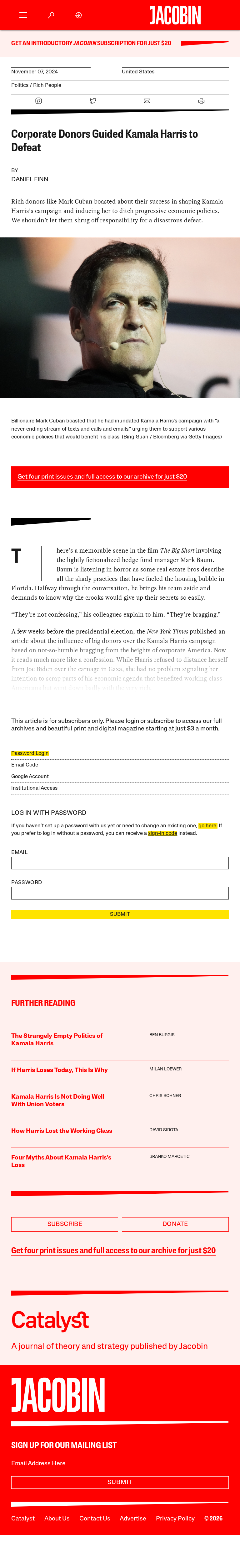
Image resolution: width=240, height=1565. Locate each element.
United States (138, 72)
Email (19, 852)
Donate (175, 1224)
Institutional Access (34, 788)
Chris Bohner (165, 1096)
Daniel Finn (29, 180)
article (20, 640)
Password (26, 882)
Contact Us (94, 1519)
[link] (78, 15)
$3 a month (202, 729)
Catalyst (23, 1519)
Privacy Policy (175, 1519)
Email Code (24, 765)
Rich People (47, 85)
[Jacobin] (175, 15)
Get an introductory (42, 43)
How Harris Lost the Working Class (61, 1131)
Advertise (133, 1519)
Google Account (30, 776)
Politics (19, 85)
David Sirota (163, 1130)
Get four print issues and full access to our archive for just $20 (102, 477)
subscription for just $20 (133, 43)
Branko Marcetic (169, 1156)
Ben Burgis (162, 1035)
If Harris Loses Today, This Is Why (59, 1070)
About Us (57, 1519)
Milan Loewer (165, 1069)
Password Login (30, 753)
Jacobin (84, 43)
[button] (23, 15)
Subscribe (65, 1224)
